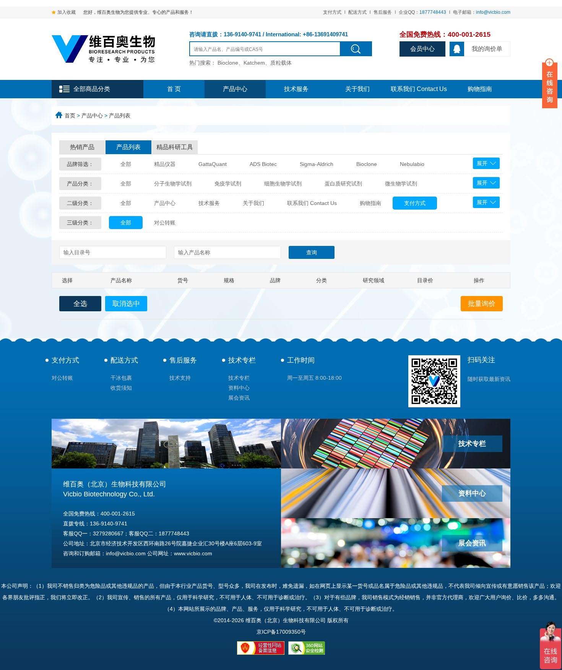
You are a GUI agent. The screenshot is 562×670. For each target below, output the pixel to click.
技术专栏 (242, 360)
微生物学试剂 (401, 184)
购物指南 (480, 89)
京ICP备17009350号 (281, 632)
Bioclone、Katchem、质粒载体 (255, 63)
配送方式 (357, 12)
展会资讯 (239, 398)
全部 (125, 164)
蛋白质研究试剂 (343, 184)
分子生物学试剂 (173, 184)
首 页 (174, 89)
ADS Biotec (263, 164)
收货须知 (121, 388)
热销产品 (82, 147)
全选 (80, 303)
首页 (70, 115)
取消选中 (126, 303)
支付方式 (332, 12)
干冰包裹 (121, 378)
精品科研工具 (174, 147)
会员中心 (422, 49)
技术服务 (296, 89)
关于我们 (357, 89)
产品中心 (235, 89)
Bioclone (366, 164)
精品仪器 (164, 164)
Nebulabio (412, 164)
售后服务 (383, 12)
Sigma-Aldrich (316, 164)
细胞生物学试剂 (283, 184)
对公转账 (164, 223)
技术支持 (180, 378)
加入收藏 (66, 12)
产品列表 (119, 115)
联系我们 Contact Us (419, 89)
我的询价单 (487, 49)
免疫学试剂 (227, 184)
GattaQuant (212, 164)
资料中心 (239, 388)
